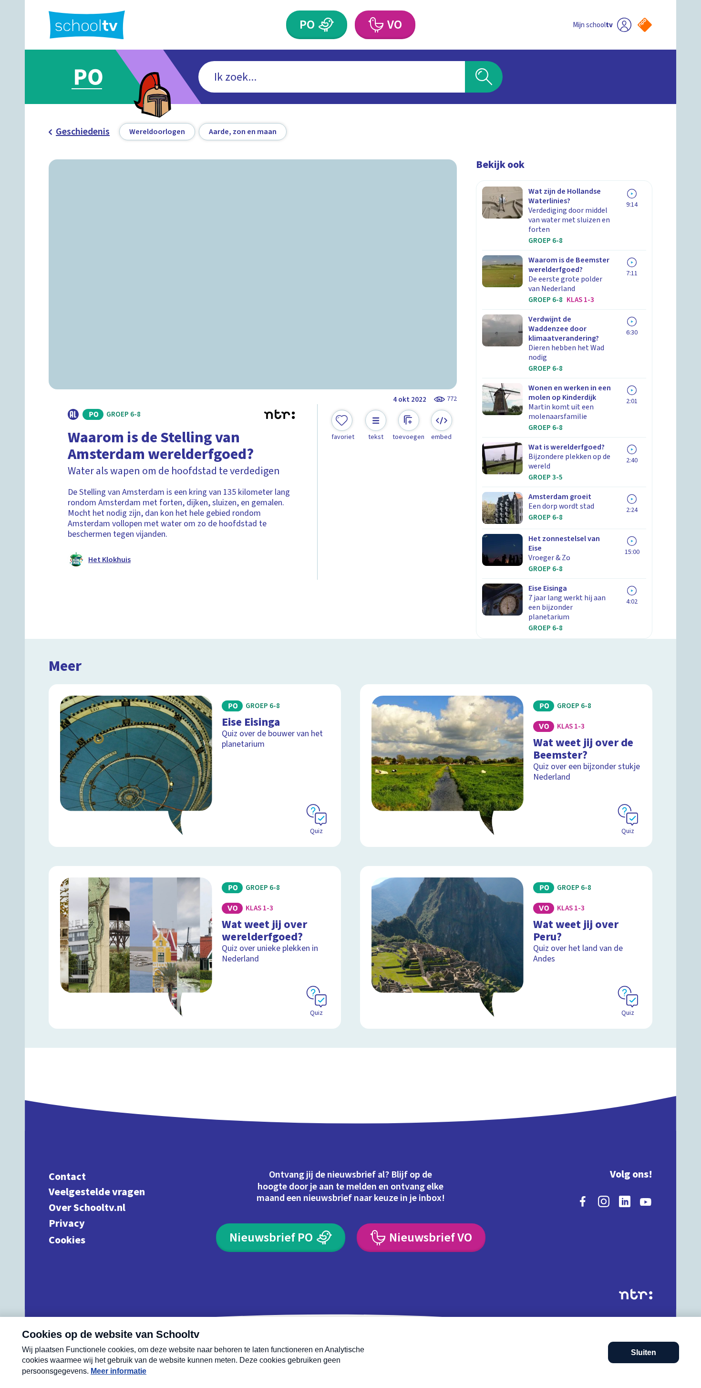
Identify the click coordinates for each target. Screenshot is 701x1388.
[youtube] (645, 1201)
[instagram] (603, 1201)
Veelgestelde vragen (97, 1192)
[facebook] (582, 1201)
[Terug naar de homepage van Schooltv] (87, 25)
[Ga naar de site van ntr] (635, 1294)
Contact (67, 1176)
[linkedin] (624, 1201)
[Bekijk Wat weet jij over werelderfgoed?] (195, 947)
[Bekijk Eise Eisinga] (195, 765)
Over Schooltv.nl (87, 1207)
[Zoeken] (484, 77)
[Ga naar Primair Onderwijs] (96, 77)
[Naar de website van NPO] (644, 24)
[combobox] (331, 77)
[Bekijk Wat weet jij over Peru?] (506, 947)
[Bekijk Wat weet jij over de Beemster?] (506, 765)
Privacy (67, 1223)
